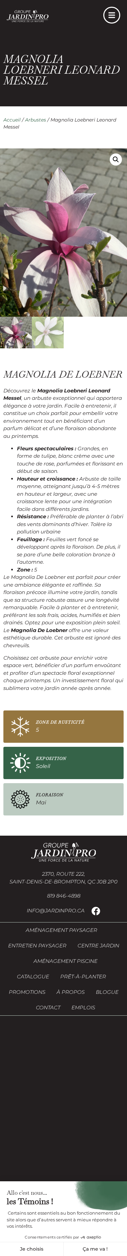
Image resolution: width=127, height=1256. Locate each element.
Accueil (12, 120)
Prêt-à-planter (83, 976)
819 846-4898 (63, 896)
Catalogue (33, 976)
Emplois (83, 1007)
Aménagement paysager (61, 930)
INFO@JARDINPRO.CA (56, 910)
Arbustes (35, 120)
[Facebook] (95, 911)
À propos (71, 992)
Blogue (107, 992)
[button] (116, 159)
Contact (48, 1007)
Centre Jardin (98, 945)
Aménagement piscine (66, 961)
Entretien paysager (37, 945)
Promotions (27, 992)
